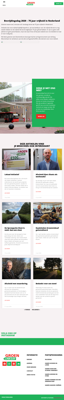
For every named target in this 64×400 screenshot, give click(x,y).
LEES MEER (7, 193)
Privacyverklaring (7, 397)
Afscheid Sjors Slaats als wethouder (46, 175)
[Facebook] (4, 364)
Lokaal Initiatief (12, 174)
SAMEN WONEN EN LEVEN (51, 364)
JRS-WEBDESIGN (58, 398)
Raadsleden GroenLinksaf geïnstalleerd (47, 229)
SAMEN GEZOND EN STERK (51, 375)
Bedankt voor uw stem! (46, 283)
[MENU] (4, 2)
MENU (4, 5)
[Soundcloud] (18, 364)
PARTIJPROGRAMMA (53, 355)
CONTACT (30, 371)
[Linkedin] (14, 364)
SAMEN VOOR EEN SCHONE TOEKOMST (51, 369)
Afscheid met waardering (16, 283)
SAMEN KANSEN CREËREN (53, 385)
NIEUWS (29, 359)
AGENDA (29, 363)
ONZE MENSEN (31, 367)
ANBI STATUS (31, 375)
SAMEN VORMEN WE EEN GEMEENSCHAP (53, 380)
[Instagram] (9, 364)
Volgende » (36, 309)
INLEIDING (48, 359)
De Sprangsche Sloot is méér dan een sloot (15, 229)
